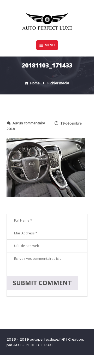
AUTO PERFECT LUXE (33, 344)
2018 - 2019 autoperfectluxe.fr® (36, 339)
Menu (50, 45)
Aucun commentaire (29, 123)
